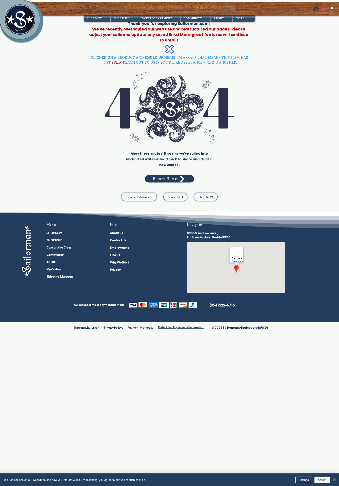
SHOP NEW (54, 233)
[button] (332, 9)
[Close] (334, 480)
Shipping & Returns (59, 277)
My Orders (54, 269)
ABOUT (51, 262)
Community (55, 255)
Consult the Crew (58, 247)
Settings (304, 480)
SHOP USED (54, 240)
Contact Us (118, 240)
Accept (322, 480)
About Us (116, 233)
